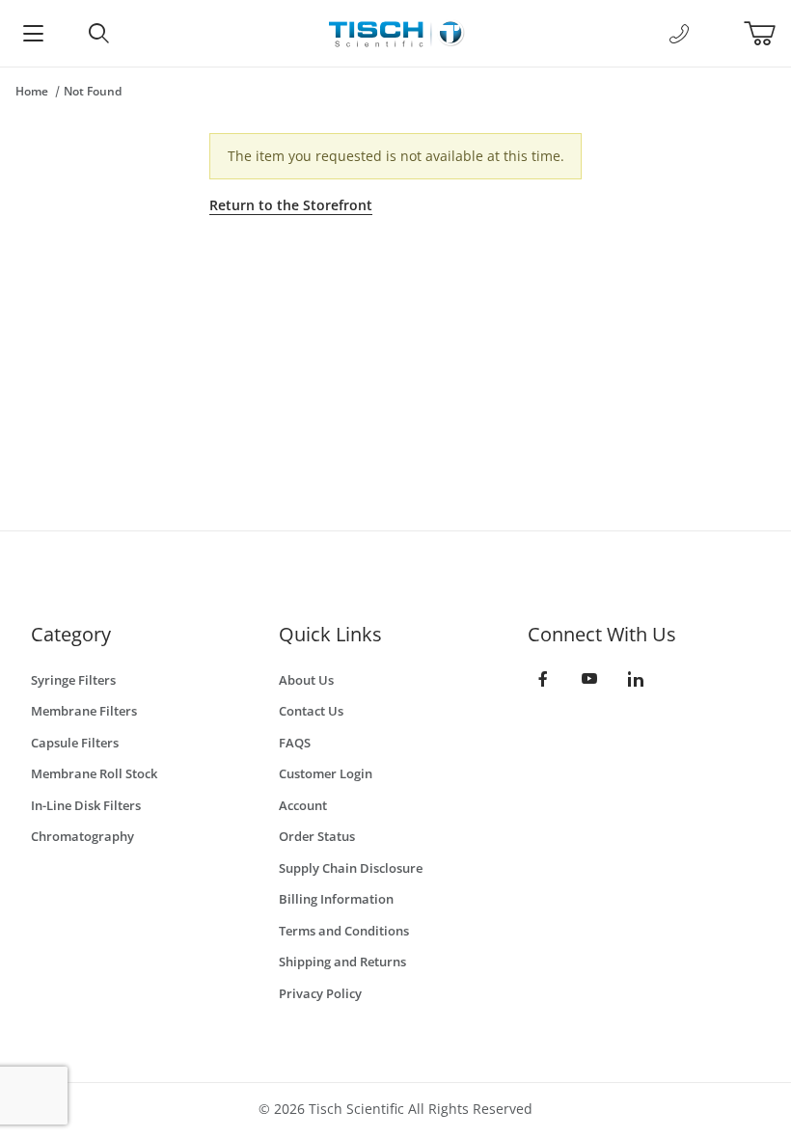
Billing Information (336, 899)
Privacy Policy (320, 993)
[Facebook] (543, 679)
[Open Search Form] (98, 33)
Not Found (93, 91)
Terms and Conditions (344, 930)
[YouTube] (589, 679)
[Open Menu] (33, 33)
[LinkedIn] (635, 679)
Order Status (317, 836)
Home (31, 91)
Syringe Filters (73, 680)
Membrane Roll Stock (94, 773)
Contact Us (311, 710)
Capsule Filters (75, 742)
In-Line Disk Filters (86, 805)
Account (303, 805)
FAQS (295, 742)
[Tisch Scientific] (395, 31)
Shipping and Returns (342, 961)
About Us (306, 680)
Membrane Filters (84, 710)
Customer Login (325, 773)
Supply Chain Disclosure (351, 868)
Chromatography (82, 836)
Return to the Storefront (290, 205)
